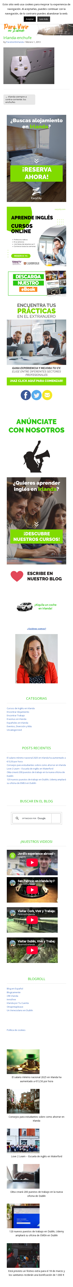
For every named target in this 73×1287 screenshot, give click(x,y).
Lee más (43, 19)
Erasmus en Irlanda (16, 719)
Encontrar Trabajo (16, 715)
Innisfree (11, 999)
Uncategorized (14, 730)
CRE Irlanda (12, 996)
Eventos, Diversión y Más (19, 726)
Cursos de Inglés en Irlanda (21, 708)
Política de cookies (16, 1030)
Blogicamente (14, 992)
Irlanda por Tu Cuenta (18, 1003)
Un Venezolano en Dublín (20, 1010)
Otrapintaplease (15, 1006)
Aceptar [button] (30, 19)
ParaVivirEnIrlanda (15, 42)
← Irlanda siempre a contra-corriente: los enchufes (16, 99)
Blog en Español (15, 988)
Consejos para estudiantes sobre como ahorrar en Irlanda (36, 765)
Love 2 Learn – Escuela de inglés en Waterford (30, 768)
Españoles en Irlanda (17, 722)
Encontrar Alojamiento (18, 712)
